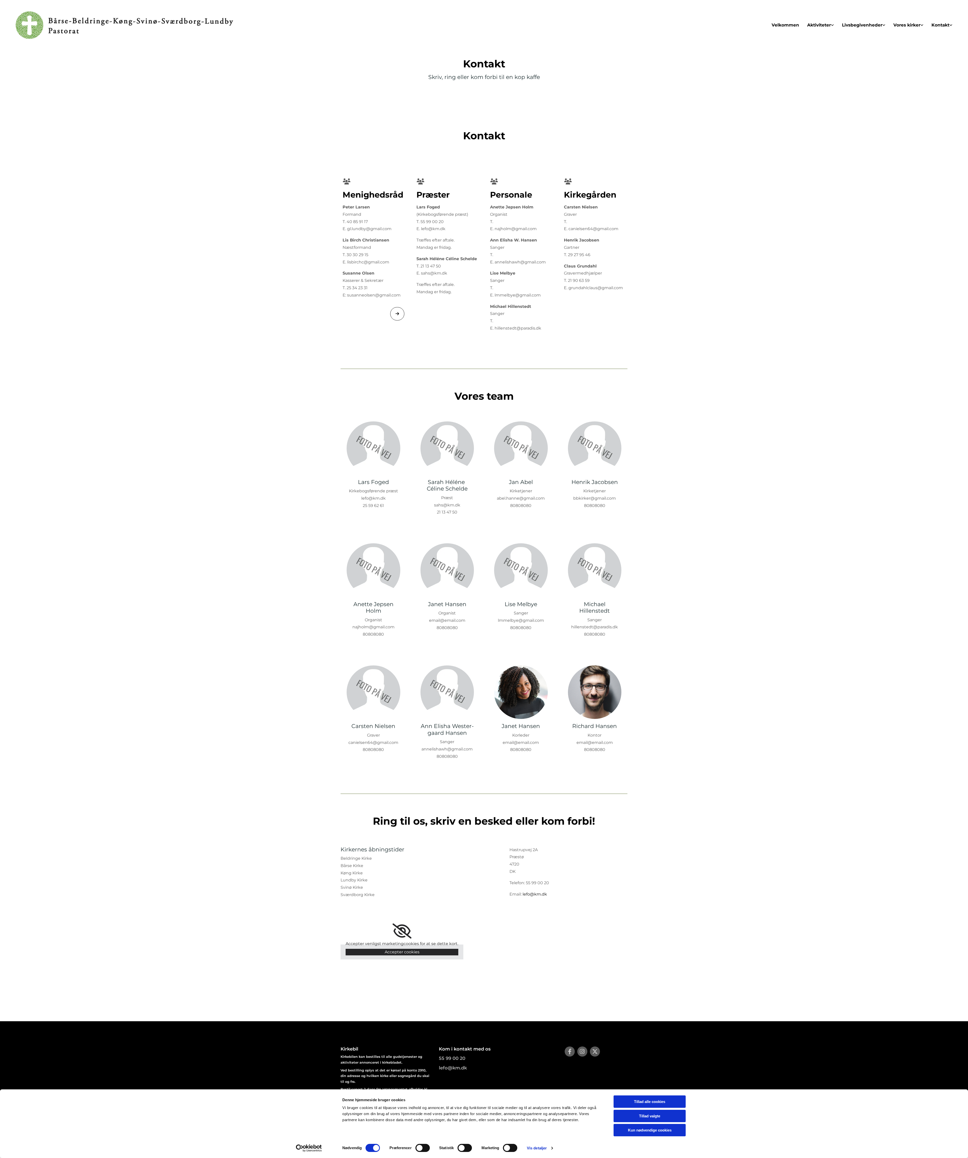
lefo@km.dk (535, 894)
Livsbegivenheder (862, 25)
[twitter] (595, 1051)
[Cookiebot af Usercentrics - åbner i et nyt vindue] (309, 1148)
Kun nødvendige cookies (650, 1130)
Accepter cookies (402, 952)
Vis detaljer (537, 1148)
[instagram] (582, 1051)
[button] (397, 313)
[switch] (422, 1148)
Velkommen (785, 25)
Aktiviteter (819, 25)
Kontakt (940, 25)
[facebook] (570, 1051)
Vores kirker (906, 25)
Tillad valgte (649, 1116)
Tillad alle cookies (649, 1101)
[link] (820, 25)
